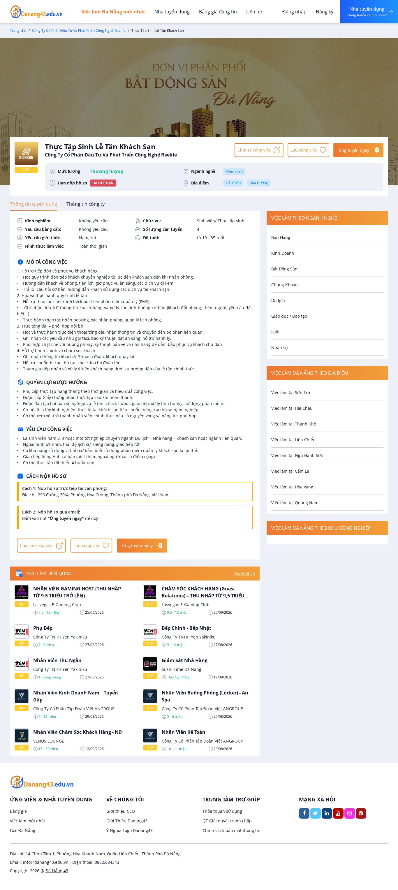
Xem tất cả (245, 573)
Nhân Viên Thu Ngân (57, 660)
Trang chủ (18, 30)
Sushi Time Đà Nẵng (181, 669)
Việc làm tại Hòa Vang (292, 487)
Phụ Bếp (42, 628)
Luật (275, 332)
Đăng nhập (294, 11)
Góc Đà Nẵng (22, 830)
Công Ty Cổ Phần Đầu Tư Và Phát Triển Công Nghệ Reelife (79, 30)
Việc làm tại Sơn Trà (290, 392)
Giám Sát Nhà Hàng (184, 660)
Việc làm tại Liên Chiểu (293, 439)
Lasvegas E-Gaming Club (57, 604)
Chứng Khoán (284, 284)
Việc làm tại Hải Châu (292, 408)
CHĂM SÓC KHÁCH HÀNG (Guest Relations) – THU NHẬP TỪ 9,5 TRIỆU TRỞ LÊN (203, 595)
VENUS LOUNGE (48, 741)
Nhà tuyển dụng (172, 11)
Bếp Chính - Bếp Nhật (186, 628)
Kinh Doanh (282, 253)
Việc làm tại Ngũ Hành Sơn (297, 455)
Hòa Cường (258, 182)
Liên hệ (254, 11)
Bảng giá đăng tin (218, 11)
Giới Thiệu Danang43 (126, 821)
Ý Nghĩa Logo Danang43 (129, 830)
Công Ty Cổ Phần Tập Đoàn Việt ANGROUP (74, 708)
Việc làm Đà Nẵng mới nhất (113, 11)
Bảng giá (18, 811)
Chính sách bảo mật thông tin (231, 830)
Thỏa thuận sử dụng (222, 811)
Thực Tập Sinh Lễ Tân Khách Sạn (111, 150)
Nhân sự (279, 347)
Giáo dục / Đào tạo (289, 316)
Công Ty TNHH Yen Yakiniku (60, 637)
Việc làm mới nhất (27, 821)
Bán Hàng (280, 237)
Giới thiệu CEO (120, 811)
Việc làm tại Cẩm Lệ (290, 471)
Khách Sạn (234, 171)
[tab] (33, 204)
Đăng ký (324, 11)
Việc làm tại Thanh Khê (293, 424)
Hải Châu (233, 182)
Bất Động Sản (284, 269)
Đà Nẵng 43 (56, 870)
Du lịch (278, 300)
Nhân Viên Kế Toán (183, 732)
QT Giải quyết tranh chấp (227, 821)
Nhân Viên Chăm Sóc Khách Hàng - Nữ (77, 732)
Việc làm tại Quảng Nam (294, 502)
